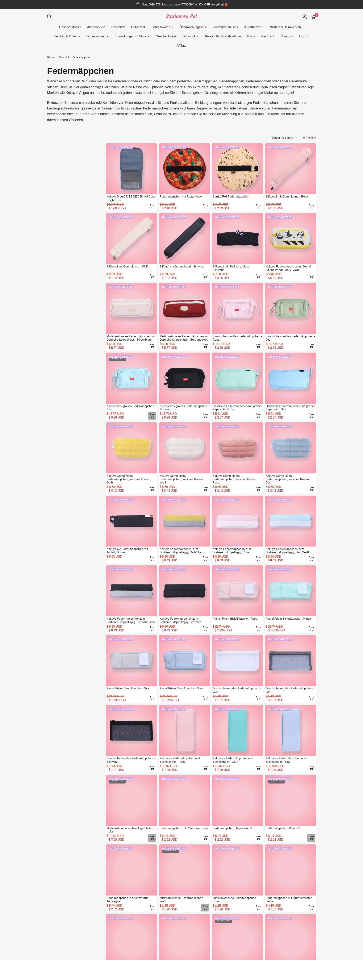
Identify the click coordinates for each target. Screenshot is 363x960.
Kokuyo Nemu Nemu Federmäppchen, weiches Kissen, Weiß (182, 479)
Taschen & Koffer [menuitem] (65, 36)
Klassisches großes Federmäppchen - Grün (290, 337)
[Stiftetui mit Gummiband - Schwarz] (184, 238)
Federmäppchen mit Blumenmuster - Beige (290, 899)
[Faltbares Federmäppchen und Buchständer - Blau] (290, 730)
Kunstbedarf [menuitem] (252, 27)
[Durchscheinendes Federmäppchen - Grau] (290, 660)
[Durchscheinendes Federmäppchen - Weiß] (237, 660)
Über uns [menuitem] (286, 36)
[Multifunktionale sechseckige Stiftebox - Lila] (131, 800)
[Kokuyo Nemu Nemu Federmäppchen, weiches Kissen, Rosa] (237, 447)
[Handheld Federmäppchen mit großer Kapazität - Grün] (237, 378)
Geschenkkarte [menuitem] (166, 36)
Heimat (51, 57)
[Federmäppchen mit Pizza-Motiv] (184, 168)
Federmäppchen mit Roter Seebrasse (184, 828)
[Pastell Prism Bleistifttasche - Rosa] (237, 590)
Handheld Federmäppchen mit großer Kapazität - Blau (290, 407)
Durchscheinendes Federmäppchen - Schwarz (131, 760)
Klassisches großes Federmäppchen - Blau (131, 407)
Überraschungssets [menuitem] (193, 27)
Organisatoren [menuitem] (95, 36)
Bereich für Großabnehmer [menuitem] (223, 36)
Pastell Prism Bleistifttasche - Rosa (235, 618)
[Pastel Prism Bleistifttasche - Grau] (131, 660)
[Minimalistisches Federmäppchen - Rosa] (237, 869)
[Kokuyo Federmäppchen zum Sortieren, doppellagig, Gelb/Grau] (184, 521)
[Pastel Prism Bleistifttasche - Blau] (184, 660)
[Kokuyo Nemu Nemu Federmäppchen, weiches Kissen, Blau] (290, 447)
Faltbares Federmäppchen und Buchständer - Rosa (180, 760)
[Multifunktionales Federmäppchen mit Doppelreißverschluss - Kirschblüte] (131, 308)
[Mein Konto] (305, 16)
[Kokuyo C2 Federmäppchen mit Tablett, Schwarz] (131, 521)
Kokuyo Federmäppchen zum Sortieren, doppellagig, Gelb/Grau (181, 550)
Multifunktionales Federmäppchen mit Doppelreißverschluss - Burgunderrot (184, 337)
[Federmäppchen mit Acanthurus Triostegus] (131, 869)
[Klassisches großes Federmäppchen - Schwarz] (184, 378)
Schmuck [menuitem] (189, 36)
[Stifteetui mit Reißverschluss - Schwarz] (237, 238)
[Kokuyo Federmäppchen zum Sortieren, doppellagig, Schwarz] (184, 590)
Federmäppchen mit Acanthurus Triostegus (127, 899)
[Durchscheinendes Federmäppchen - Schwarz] (131, 730)
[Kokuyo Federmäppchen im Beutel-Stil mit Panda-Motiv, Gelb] (290, 238)
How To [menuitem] (304, 36)
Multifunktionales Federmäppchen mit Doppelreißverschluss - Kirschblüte (131, 337)
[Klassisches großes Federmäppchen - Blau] (131, 378)
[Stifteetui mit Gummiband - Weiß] (131, 238)
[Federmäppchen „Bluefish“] (290, 800)
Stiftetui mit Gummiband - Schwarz (182, 266)
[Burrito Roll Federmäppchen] (237, 168)
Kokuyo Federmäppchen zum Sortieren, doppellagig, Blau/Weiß (287, 550)
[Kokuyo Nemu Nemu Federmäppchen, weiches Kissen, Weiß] (184, 447)
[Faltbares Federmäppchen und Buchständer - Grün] (237, 730)
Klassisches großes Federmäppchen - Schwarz (184, 407)
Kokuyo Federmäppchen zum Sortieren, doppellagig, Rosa (232, 550)
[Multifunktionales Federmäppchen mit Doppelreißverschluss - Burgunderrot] (184, 308)
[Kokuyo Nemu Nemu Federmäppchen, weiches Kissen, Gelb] (131, 447)
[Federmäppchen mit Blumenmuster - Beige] (290, 869)
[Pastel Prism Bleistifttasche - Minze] (290, 590)
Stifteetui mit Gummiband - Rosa (287, 196)
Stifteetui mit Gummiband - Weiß (128, 266)
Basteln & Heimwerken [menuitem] (285, 27)
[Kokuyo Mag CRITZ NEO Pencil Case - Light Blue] (131, 168)
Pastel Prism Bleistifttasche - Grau (128, 688)
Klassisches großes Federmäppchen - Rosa (237, 337)
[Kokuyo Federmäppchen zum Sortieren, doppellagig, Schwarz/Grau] (131, 590)
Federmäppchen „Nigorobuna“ (232, 828)
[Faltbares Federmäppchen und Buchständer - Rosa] (184, 730)
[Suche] (50, 16)
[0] (312, 16)
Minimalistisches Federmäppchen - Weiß (182, 899)
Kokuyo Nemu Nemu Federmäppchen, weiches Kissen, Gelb (128, 479)
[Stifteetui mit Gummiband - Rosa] (290, 168)
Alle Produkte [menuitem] (96, 27)
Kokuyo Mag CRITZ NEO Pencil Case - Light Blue (131, 198)
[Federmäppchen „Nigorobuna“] (237, 800)
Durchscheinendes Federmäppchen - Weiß (237, 690)
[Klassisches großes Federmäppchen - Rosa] (237, 308)
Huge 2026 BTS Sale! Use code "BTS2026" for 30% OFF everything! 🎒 (185, 4)
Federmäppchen (82, 57)
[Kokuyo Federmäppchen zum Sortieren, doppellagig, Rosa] (237, 521)
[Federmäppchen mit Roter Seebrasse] (184, 800)
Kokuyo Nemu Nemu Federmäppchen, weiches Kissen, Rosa (234, 479)
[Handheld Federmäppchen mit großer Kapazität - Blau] (290, 378)
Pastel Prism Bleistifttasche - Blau (181, 688)
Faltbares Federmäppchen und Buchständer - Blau (286, 760)
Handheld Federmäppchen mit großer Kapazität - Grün (237, 407)
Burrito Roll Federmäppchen (231, 196)
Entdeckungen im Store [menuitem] (130, 36)
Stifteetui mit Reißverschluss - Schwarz (232, 268)
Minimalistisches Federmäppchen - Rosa (235, 899)
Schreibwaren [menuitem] (161, 27)
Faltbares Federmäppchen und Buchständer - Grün (233, 760)
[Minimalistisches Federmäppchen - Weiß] (184, 869)
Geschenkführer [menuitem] (70, 27)
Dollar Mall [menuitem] (138, 27)
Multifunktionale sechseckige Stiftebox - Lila (131, 829)
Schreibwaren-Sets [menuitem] (225, 27)
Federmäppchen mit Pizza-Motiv (181, 196)
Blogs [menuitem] (251, 36)
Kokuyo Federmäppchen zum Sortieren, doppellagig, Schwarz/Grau (131, 620)
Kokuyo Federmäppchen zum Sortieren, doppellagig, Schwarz (180, 620)
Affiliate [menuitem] (181, 45)
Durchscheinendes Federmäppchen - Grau (290, 690)
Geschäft (64, 57)
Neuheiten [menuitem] (118, 27)
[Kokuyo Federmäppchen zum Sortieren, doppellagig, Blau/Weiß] (290, 521)
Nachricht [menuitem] (267, 36)
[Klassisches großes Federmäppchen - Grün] (290, 308)
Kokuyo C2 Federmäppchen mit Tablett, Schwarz (127, 550)
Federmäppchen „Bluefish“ (283, 828)
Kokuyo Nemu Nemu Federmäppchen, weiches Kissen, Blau (288, 479)
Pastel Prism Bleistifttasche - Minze (288, 618)
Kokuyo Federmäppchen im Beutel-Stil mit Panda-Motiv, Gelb (289, 268)
